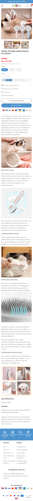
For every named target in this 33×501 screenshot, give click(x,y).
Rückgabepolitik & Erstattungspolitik (22, 462)
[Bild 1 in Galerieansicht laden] (8, 45)
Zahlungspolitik (21, 446)
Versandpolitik (21, 453)
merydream (20, 492)
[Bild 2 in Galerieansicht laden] (16, 45)
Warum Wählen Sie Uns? (8, 457)
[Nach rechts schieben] (31, 45)
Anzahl (3, 73)
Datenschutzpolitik (22, 449)
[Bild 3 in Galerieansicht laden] (25, 45)
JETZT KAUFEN (16, 105)
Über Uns (6, 449)
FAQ (4, 446)
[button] (31, 6)
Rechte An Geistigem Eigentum (9, 462)
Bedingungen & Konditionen (21, 457)
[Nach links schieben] (2, 45)
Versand (3, 63)
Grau (19, 69)
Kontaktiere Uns (8, 453)
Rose (4, 69)
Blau (12, 69)
